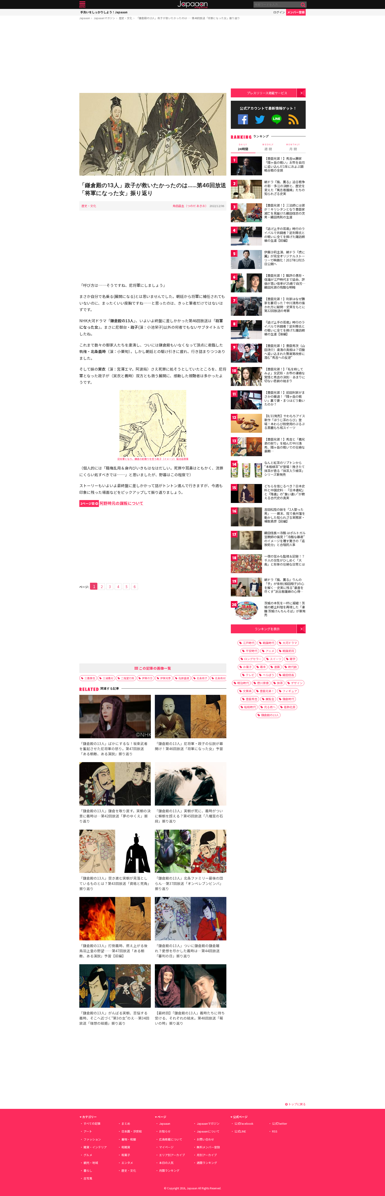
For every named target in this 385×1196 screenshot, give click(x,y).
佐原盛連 (183, 678)
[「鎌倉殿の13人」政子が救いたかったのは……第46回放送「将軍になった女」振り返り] (152, 135)
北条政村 (220, 678)
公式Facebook (243, 119)
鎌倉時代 (288, 699)
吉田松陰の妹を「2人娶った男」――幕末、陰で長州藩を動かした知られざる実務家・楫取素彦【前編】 (284, 515)
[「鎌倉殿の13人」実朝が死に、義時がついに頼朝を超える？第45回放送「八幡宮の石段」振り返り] (190, 784)
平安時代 (251, 651)
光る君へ (270, 707)
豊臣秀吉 (251, 699)
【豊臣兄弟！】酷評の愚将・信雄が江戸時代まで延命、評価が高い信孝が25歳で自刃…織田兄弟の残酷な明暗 (284, 281)
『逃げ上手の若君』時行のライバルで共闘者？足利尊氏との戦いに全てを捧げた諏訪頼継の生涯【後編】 (284, 328)
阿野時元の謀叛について (111, 503)
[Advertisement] (152, 57)
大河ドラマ (290, 643)
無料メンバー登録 (208, 1147)
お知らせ (165, 1131)
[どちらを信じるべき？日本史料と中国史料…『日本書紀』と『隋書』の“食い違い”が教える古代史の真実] (246, 494)
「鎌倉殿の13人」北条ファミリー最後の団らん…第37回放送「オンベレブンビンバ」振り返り (189, 883)
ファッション (92, 1139)
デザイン (297, 683)
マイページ (166, 1147)
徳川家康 (263, 683)
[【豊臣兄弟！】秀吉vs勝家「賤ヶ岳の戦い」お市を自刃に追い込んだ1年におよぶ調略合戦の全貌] (246, 166)
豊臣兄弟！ (267, 691)
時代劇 (292, 667)
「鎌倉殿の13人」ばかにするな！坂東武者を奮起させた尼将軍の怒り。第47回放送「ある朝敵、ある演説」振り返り (113, 748)
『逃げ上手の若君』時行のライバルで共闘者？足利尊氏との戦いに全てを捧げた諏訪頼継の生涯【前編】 (284, 234)
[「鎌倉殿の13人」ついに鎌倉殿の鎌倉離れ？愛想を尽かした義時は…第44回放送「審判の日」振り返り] (190, 919)
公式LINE (277, 119)
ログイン (279, 12)
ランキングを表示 (267, 628)
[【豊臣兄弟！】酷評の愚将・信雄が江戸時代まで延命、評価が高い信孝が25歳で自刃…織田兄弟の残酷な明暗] (246, 283)
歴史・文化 (125, 18)
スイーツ (275, 659)
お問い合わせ (205, 1139)
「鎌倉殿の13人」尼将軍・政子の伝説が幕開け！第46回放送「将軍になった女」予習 (189, 746)
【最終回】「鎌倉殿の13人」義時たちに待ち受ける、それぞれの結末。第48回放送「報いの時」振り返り (190, 1018)
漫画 (277, 667)
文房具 (247, 691)
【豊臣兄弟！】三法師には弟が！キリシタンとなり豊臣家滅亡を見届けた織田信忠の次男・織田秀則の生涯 (284, 211)
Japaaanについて (208, 1131)
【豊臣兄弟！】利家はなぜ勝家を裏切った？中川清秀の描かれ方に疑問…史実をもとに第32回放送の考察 (284, 304)
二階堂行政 (127, 678)
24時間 (243, 147)
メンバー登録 (296, 12)
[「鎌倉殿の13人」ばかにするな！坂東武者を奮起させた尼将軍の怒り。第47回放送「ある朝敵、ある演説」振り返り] (115, 717)
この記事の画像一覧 (154, 668)
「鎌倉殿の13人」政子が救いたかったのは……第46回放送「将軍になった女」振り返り (188, 18)
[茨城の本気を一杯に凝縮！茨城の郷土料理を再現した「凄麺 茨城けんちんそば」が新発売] (246, 611)
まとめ (125, 1123)
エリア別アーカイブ (172, 1155)
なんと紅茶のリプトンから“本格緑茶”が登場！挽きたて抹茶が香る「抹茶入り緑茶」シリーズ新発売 (284, 468)
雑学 (292, 659)
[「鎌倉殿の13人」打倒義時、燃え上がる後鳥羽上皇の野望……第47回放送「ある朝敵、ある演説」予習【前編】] (115, 919)
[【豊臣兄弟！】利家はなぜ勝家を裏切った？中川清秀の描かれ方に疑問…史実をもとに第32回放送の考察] (246, 307)
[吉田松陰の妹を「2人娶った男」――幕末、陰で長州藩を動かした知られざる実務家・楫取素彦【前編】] (246, 517)
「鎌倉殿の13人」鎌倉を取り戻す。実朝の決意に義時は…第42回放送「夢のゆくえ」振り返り (115, 815)
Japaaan (192, 4)
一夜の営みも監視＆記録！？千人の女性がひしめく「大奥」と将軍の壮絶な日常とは (284, 560)
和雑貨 (125, 1147)
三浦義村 (108, 678)
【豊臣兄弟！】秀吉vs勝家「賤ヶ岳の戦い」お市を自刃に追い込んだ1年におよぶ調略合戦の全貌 (284, 164)
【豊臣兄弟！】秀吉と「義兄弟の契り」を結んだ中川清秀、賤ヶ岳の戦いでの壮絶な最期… (284, 445)
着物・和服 (128, 1139)
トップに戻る (297, 1104)
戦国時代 (268, 643)
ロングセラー (253, 659)
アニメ (270, 651)
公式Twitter (260, 119)
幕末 (263, 667)
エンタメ (127, 1163)
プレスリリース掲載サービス (267, 92)
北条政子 (202, 678)
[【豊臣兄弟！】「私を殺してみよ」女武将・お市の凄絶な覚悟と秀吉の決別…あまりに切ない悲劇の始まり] (246, 377)
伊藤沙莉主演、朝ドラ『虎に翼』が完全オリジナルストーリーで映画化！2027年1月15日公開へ (284, 258)
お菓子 (247, 667)
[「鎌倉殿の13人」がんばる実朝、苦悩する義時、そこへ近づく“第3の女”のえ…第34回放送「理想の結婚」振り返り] (115, 986)
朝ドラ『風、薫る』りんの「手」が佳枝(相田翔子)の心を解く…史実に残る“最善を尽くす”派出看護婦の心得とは (284, 587)
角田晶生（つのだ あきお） (190, 206)
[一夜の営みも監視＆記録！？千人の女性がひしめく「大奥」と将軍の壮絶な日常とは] (246, 564)
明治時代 (243, 683)
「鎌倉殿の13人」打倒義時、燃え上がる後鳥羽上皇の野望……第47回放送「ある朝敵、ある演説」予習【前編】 (113, 950)
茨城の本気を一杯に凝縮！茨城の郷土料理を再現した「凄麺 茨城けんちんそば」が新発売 (284, 609)
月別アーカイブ (207, 1155)
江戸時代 (248, 643)
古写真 (88, 1178)
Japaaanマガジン (104, 18)
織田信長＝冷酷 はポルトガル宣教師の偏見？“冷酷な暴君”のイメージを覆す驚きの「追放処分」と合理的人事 (284, 538)
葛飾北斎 (289, 707)
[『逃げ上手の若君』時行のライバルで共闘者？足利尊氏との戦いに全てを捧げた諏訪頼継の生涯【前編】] (246, 237)
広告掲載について (170, 1139)
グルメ (88, 1155)
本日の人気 (166, 1163)
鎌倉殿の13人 (270, 715)
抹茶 (280, 683)
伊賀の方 (147, 678)
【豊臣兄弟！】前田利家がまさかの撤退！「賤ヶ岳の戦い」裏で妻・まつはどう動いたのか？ (284, 398)
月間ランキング (169, 1170)
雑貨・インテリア (95, 1147)
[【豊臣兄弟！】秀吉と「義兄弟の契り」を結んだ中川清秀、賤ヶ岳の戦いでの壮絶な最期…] (246, 447)
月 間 (293, 147)
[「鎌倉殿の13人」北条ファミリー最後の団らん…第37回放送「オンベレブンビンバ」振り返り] (190, 852)
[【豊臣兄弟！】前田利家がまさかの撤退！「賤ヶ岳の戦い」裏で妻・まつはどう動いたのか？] (246, 400)
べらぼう (268, 675)
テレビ (250, 675)
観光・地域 (91, 1163)
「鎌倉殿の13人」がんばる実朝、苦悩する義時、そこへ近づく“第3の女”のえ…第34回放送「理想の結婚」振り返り (114, 1018)
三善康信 (89, 678)
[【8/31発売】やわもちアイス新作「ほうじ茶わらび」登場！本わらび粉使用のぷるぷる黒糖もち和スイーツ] (246, 424)
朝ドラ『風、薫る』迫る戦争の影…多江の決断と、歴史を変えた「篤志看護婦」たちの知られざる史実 (284, 187)
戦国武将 (288, 651)
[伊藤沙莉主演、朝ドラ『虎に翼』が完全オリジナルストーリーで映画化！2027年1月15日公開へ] (246, 260)
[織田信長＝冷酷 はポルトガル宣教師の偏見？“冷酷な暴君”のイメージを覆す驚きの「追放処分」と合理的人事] (246, 541)
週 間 (268, 147)
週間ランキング (207, 1163)
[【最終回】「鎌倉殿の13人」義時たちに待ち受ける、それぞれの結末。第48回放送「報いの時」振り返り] (190, 986)
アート (88, 1131)
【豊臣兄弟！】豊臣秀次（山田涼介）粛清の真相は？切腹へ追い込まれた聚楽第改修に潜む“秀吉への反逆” (284, 351)
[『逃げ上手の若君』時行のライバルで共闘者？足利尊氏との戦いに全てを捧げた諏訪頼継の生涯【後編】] (246, 330)
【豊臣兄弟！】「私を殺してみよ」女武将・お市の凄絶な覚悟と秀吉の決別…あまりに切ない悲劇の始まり (284, 375)
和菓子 (125, 1155)
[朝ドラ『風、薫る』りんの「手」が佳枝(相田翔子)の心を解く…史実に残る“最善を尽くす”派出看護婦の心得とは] (246, 588)
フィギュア (290, 691)
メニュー (82, 4)
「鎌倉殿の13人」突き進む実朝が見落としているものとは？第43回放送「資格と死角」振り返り (114, 883)
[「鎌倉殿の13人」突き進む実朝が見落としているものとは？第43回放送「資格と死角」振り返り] (115, 852)
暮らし (88, 1170)
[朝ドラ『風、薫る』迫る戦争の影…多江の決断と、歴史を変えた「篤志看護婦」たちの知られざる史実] (246, 190)
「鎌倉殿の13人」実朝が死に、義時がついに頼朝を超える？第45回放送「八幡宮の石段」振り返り (189, 815)
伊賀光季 (165, 678)
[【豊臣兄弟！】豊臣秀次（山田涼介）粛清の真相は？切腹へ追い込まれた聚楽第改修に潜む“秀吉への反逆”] (246, 354)
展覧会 (270, 699)
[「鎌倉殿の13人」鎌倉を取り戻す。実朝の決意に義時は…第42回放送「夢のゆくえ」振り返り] (115, 784)
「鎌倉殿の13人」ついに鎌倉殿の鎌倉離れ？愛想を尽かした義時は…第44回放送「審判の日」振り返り (187, 950)
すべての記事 (92, 1123)
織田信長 (288, 675)
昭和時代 (250, 707)
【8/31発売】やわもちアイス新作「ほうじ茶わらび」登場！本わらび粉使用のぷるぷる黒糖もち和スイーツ (284, 421)
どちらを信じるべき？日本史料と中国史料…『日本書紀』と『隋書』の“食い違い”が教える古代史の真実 (284, 492)
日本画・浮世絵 (131, 1131)
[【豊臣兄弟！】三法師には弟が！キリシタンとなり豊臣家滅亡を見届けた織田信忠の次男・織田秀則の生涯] (246, 213)
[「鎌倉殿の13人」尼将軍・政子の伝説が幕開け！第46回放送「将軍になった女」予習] (190, 717)
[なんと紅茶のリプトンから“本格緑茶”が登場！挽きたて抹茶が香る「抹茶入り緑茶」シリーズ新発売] (246, 471)
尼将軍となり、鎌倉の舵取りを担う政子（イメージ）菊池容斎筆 (152, 459)
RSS (293, 119)
